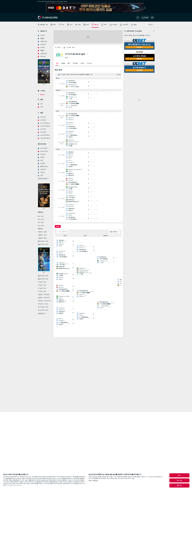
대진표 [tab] (58, 226)
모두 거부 (179, 480)
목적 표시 (179, 485)
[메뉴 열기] (152, 18)
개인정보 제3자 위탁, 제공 (15, 485)
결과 (69, 63)
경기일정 (75, 63)
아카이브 (89, 63)
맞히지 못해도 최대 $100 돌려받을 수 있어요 (137, 35)
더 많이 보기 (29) (42, 178)
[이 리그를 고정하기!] (87, 54)
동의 (179, 475)
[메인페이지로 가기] (52, 17)
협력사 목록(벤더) (93, 480)
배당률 (63, 63)
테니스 (59, 47)
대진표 (82, 63)
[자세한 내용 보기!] (88, 83)
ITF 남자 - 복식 (70, 47)
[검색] (138, 18)
